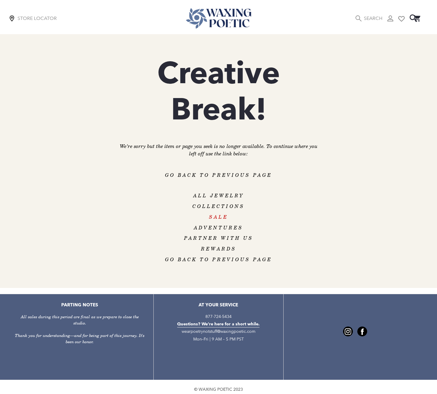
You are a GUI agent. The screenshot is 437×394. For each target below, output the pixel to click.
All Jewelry (218, 195)
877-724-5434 (218, 316)
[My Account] (390, 18)
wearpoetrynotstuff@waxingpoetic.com (218, 331)
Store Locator (37, 18)
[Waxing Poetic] (218, 18)
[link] (348, 331)
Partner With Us (218, 238)
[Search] (413, 18)
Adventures (218, 228)
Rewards (218, 249)
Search (373, 18)
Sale (218, 217)
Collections (218, 206)
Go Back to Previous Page (218, 175)
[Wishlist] (401, 18)
